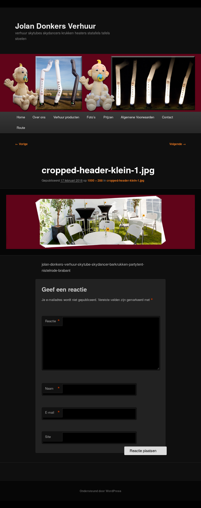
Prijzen (108, 117)
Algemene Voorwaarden (137, 117)
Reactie (52, 321)
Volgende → (177, 144)
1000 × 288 (95, 180)
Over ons (39, 117)
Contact (167, 117)
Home (21, 117)
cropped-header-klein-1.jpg (125, 180)
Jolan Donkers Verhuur (55, 25)
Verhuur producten (66, 117)
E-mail (52, 412)
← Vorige (21, 144)
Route (21, 127)
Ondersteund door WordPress (100, 491)
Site (48, 436)
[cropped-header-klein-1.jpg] (100, 222)
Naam (52, 388)
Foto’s (91, 117)
